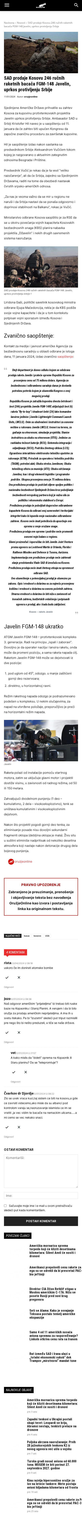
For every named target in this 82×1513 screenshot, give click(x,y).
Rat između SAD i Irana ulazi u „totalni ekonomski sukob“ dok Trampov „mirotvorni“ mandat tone (52, 1357)
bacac (27, 935)
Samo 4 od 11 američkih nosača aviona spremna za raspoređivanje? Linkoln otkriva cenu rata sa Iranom (53, 1335)
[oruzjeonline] (41, 5)
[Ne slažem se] (19, 976)
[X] (17, 926)
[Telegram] (45, 926)
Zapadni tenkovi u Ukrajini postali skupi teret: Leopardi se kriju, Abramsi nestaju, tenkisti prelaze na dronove (51, 1424)
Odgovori (9, 987)
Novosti (21, 22)
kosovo (37, 935)
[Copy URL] (63, 926)
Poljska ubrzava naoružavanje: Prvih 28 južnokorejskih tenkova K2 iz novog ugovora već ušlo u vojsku (51, 1445)
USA (47, 935)
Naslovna (9, 22)
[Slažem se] (7, 976)
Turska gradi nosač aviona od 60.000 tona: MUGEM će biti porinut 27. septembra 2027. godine (51, 1464)
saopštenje (65, 356)
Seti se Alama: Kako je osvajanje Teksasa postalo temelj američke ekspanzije (52, 1314)
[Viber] (54, 926)
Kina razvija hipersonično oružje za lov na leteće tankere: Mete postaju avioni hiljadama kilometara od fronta (52, 1484)
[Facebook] (8, 926)
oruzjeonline (31, 96)
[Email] (35, 926)
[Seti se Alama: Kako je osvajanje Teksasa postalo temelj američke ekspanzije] (15, 1316)
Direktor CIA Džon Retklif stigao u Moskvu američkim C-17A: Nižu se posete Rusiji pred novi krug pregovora (52, 1294)
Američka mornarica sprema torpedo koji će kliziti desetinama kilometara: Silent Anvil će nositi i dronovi (52, 1251)
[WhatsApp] (26, 926)
